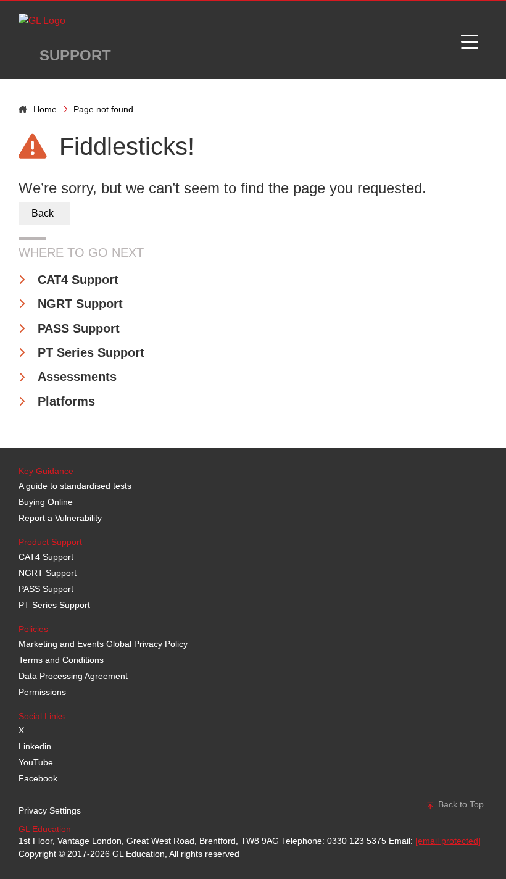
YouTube (36, 762)
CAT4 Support (78, 279)
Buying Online (46, 502)
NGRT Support (80, 303)
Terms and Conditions (61, 660)
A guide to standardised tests (75, 486)
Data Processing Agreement (73, 676)
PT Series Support (91, 352)
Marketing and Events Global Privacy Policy (103, 644)
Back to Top (460, 804)
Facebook (38, 778)
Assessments (77, 376)
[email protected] (448, 841)
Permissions (42, 692)
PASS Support (79, 328)
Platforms (66, 401)
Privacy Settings (50, 810)
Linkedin (35, 746)
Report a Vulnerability (60, 518)
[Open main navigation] (469, 40)
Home (45, 109)
